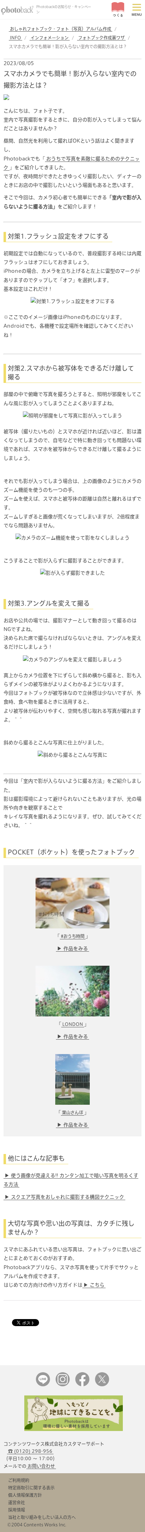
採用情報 (16, 1510)
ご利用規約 (18, 1480)
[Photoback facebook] (82, 1384)
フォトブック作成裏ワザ (101, 38)
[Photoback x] (102, 1384)
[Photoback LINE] (43, 1384)
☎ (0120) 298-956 (30, 1451)
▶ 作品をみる (72, 948)
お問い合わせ (41, 1466)
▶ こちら (94, 1284)
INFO (15, 38)
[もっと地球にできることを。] (73, 1429)
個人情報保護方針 (25, 1495)
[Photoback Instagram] (63, 1384)
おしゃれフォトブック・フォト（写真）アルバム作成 (60, 29)
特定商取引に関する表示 (31, 1488)
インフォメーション (50, 38)
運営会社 (16, 1502)
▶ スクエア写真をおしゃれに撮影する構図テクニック (64, 1196)
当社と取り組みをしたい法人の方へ (42, 1517)
